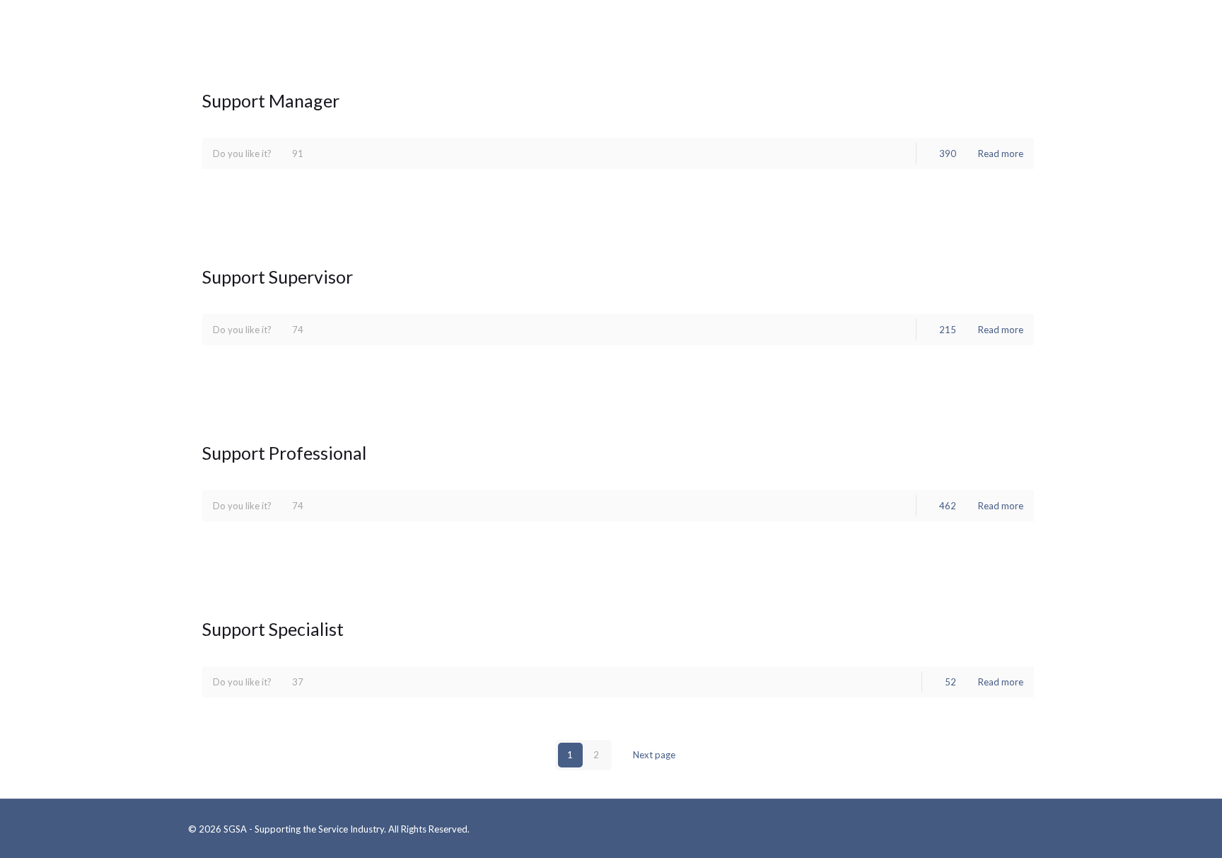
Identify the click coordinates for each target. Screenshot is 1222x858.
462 (947, 505)
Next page (654, 754)
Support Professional (284, 452)
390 (947, 153)
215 (947, 329)
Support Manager (270, 100)
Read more (1000, 153)
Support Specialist (273, 628)
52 (950, 682)
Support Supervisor (277, 276)
